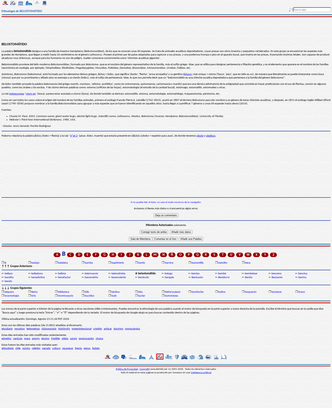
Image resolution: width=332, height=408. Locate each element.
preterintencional (81, 328)
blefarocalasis (172, 292)
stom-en (31, 93)
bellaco (9, 273)
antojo (36, 338)
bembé (222, 273)
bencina (302, 273)
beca (247, 262)
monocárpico (132, 328)
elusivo (45, 338)
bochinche (197, 292)
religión (36, 348)
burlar (141, 295)
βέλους (187, 74)
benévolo (143, 277)
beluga (168, 273)
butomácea (171, 295)
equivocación (86, 338)
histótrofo (64, 328)
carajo (73, 338)
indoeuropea (16, 93)
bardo (141, 262)
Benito (248, 277)
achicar (108, 328)
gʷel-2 (73, 135)
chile (18, 348)
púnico (26, 348)
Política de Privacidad (127, 369)
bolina (221, 292)
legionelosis (33, 328)
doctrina (118, 328)
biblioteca (63, 292)
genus (87, 348)
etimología (8, 348)
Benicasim (197, 277)
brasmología (12, 295)
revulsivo (19, 328)
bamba (89, 262)
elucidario (7, 328)
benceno (276, 273)
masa (27, 338)
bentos (302, 277)
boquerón (250, 292)
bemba (195, 273)
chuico (99, 338)
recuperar (67, 348)
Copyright (145, 369)
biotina (115, 292)
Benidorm (224, 277)
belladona (37, 273)
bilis (87, 292)
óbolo (200, 135)
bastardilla (197, 262)
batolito (222, 262)
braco (301, 292)
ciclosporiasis (49, 328)
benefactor (64, 277)
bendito (9, 277)
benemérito (91, 277)
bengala (169, 277)
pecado (46, 348)
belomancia (91, 273)
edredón (6, 338)
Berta (34, 292)
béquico (9, 292)
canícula (17, 338)
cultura (56, 348)
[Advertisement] (166, 29)
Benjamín (277, 277)
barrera (169, 262)
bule (113, 295)
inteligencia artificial (201, 372)
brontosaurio (65, 295)
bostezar (277, 292)
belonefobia (118, 273)
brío (33, 295)
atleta (65, 338)
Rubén (96, 348)
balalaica (63, 262)
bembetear (251, 273)
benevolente (118, 277)
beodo (8, 281)
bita (140, 292)
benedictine (38, 277)
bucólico (89, 295)
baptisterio (117, 262)
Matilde (55, 338)
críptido (97, 328)
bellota (62, 273)
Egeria (78, 348)
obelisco (210, 135)
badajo (35, 262)
